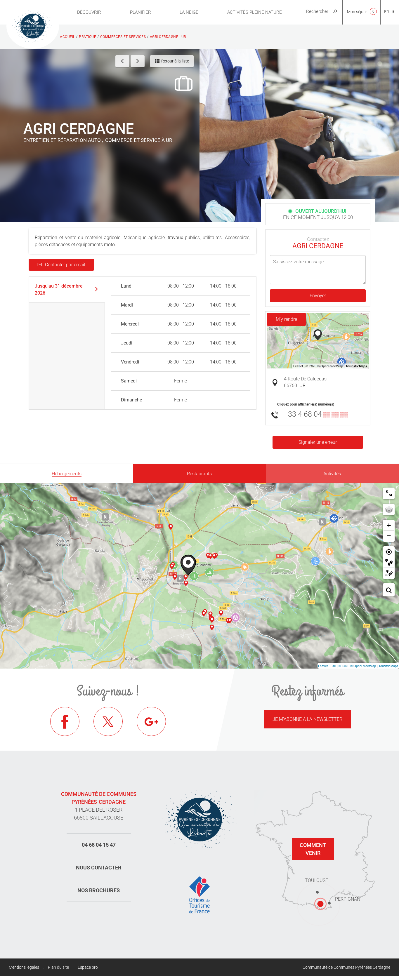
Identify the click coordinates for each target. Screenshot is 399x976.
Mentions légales (24, 967)
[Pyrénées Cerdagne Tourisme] (33, 25)
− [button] (389, 536)
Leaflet (323, 665)
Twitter (108, 721)
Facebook (64, 721)
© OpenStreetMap (363, 665)
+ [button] (389, 525)
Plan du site (58, 967)
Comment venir (313, 849)
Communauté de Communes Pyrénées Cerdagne (346, 967)
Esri (333, 665)
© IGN (343, 665)
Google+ (151, 721)
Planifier (140, 12)
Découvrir (89, 12)
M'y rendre (286, 319)
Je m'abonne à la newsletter (307, 719)
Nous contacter (99, 867)
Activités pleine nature (254, 12)
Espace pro (88, 967)
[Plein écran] (389, 493)
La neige (189, 12)
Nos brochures (98, 890)
